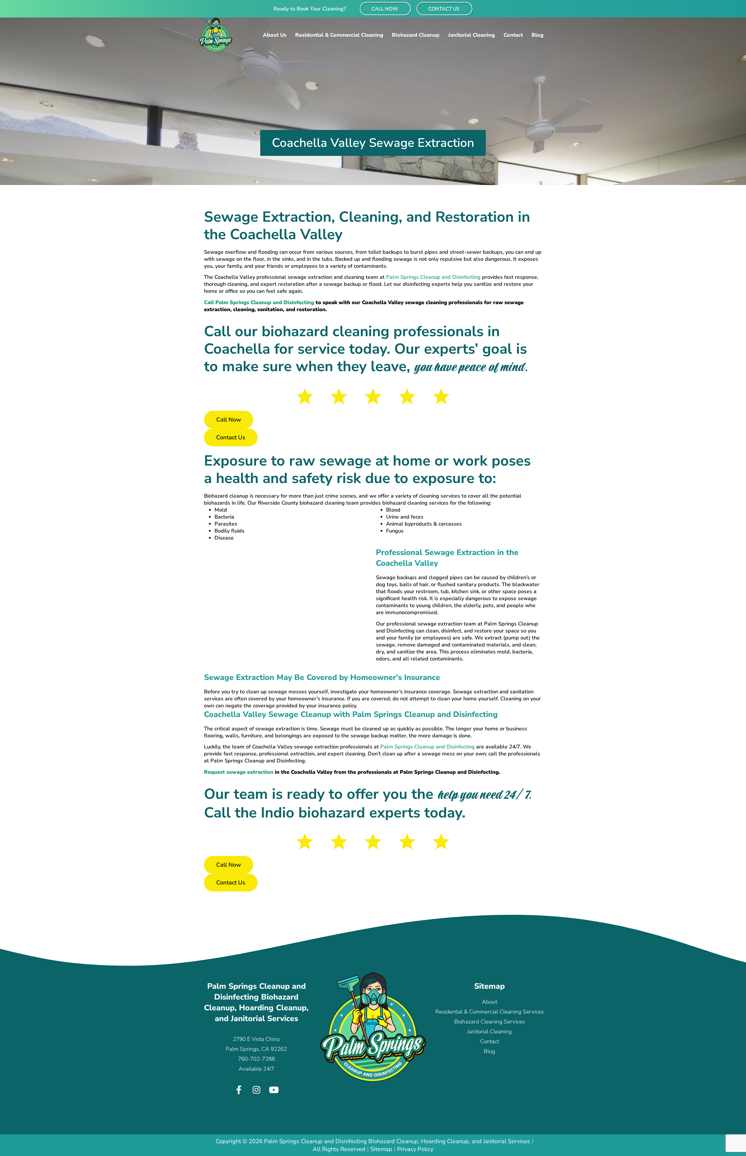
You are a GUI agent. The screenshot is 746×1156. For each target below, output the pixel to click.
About (489, 1002)
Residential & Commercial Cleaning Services (489, 1012)
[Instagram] (256, 1090)
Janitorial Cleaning (471, 34)
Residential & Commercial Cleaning (339, 34)
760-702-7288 (256, 1059)
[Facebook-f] (239, 1090)
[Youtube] (274, 1090)
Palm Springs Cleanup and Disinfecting (433, 277)
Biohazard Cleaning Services (489, 1021)
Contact (513, 34)
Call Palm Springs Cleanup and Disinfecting (259, 302)
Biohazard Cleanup (415, 34)
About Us (274, 34)
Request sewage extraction (239, 772)
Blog (537, 34)
